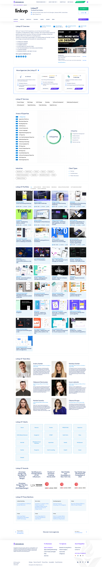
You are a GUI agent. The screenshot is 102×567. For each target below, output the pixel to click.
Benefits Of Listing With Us (65, 547)
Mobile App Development (72, 102)
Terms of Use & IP (37, 562)
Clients (42, 19)
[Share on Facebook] (16, 56)
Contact (83, 12)
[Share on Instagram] (23, 56)
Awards (48, 19)
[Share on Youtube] (25, 56)
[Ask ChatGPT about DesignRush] (80, 555)
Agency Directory (20, 5)
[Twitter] (85, 562)
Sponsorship (62, 551)
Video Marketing (42, 105)
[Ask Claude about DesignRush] (75, 555)
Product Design (20, 102)
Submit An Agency (63, 549)
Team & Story (78, 547)
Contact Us (77, 549)
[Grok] (82, 555)
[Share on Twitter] (19, 56)
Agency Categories (48, 547)
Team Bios (36, 19)
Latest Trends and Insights (50, 551)
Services (22, 19)
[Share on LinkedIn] (21, 56)
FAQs (45, 553)
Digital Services (53, 105)
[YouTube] (87, 562)
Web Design (30, 102)
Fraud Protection (58, 562)
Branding (47, 102)
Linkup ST (34, 8)
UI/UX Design (39, 102)
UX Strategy (33, 188)
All (31, 187)
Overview (16, 19)
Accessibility (51, 562)
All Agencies (62, 553)
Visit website (83, 8)
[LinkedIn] (77, 562)
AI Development (20, 105)
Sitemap (30, 562)
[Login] (87, 2)
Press (53, 19)
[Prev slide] (44, 136)
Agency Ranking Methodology (50, 549)
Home (14, 5)
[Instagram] (80, 562)
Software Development (58, 102)
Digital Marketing (31, 105)
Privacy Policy (45, 562)
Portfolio (28, 19)
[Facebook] (82, 562)
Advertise (46, 555)
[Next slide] (63, 136)
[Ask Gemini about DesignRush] (78, 555)
